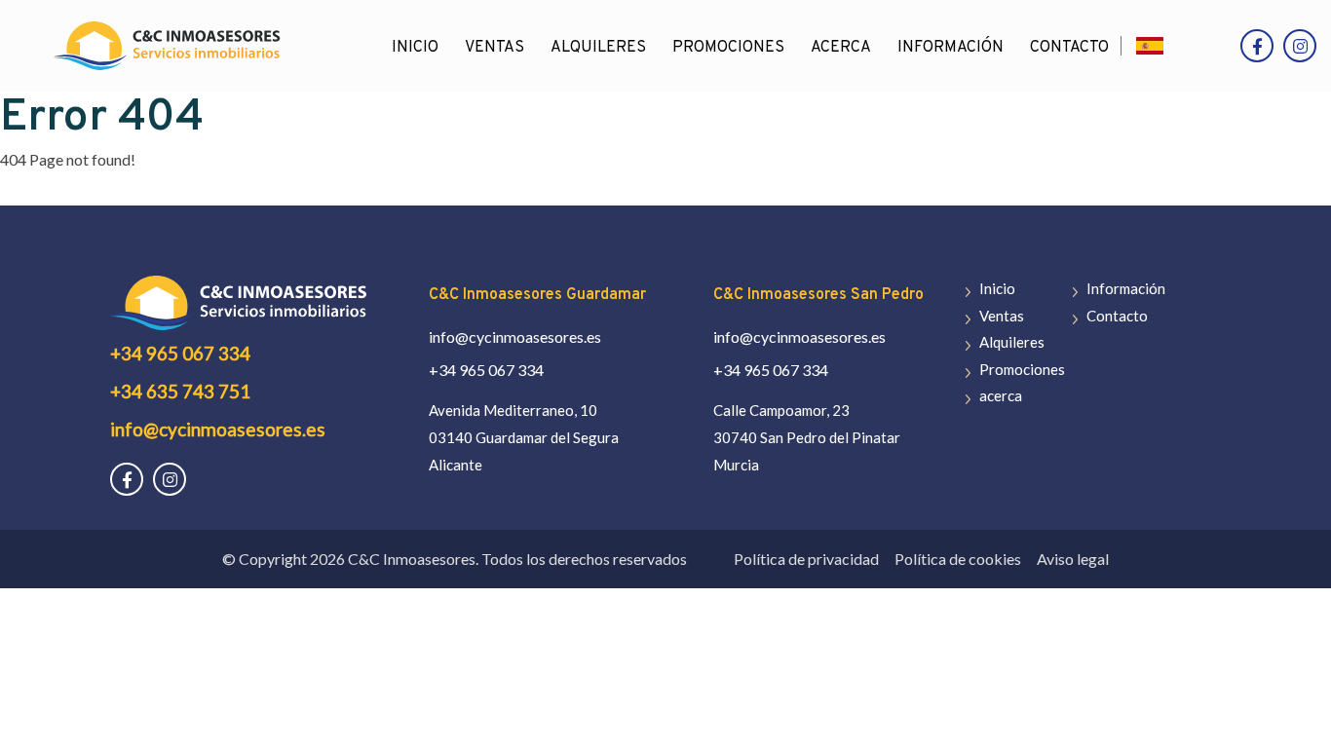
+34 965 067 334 (180, 353)
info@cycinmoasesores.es (217, 429)
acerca (841, 47)
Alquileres (598, 47)
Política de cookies (957, 558)
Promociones (728, 47)
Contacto (1069, 47)
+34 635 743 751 (180, 391)
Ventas (494, 47)
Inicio (415, 47)
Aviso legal (1073, 558)
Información (950, 47)
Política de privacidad (806, 558)
